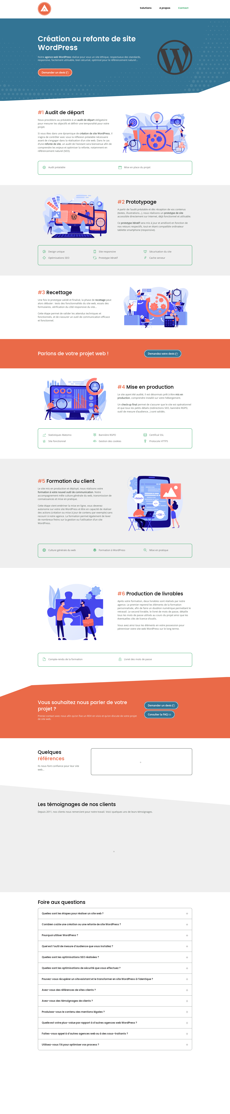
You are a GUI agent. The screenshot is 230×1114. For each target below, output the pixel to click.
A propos (164, 8)
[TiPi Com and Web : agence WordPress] (44, 14)
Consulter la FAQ (158, 714)
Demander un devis (54, 72)
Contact (183, 8)
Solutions (145, 8)
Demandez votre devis (161, 353)
